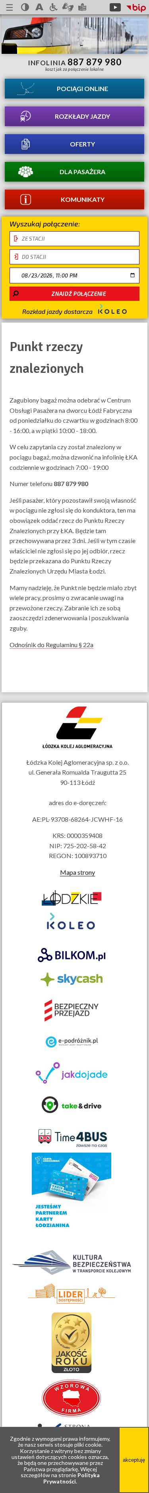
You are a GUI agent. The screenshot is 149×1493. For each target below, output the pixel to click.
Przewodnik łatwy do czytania (82, 7)
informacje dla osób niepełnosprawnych (54, 7)
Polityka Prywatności (71, 1478)
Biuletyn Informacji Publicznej (136, 8)
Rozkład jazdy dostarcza (58, 311)
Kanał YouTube (115, 7)
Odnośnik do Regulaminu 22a (51, 644)
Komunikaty (82, 199)
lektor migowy (68, 7)
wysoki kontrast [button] (25, 7)
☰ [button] (10, 7)
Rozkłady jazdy (82, 116)
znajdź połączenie (79, 294)
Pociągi (82, 88)
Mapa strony (77, 872)
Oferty (82, 144)
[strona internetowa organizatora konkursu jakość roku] (71, 1370)
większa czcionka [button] (39, 7)
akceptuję (135, 1465)
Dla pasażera (82, 171)
